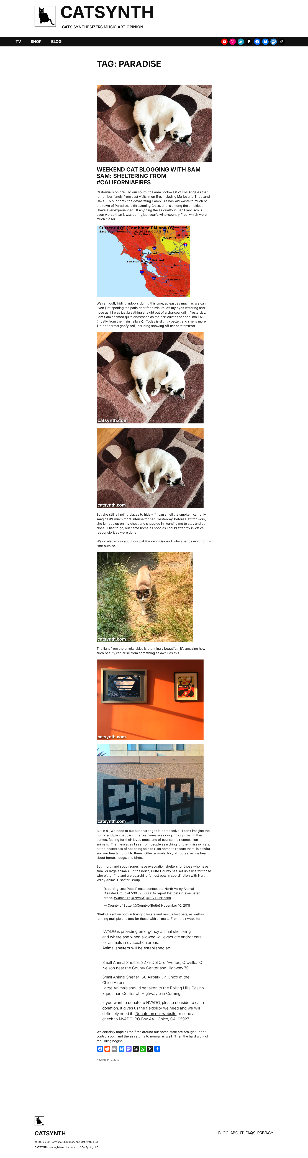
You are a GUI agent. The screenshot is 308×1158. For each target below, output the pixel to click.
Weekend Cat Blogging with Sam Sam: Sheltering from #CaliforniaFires (149, 176)
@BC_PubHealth (158, 898)
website (193, 919)
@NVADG (138, 898)
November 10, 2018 (175, 905)
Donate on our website (155, 1013)
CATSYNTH (107, 12)
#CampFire (122, 898)
